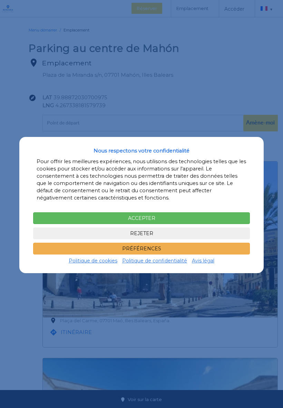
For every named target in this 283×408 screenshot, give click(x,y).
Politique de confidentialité (154, 261)
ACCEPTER (141, 218)
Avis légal (203, 261)
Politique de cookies (93, 261)
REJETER (141, 233)
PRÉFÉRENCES (141, 248)
